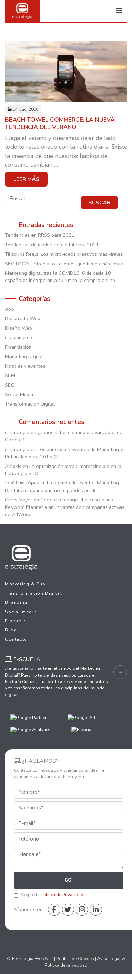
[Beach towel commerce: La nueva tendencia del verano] (66, 72)
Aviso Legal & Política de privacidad (85, 962)
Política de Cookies (75, 959)
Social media (21, 612)
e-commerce (18, 337)
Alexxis (13, 466)
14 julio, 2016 (25, 109)
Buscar (99, 202)
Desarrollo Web (22, 318)
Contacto (16, 639)
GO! (68, 880)
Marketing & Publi (27, 584)
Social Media (19, 394)
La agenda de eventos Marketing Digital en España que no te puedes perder (62, 486)
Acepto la (52, 895)
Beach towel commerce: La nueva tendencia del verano (60, 123)
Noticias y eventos (25, 365)
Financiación (18, 347)
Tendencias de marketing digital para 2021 (52, 244)
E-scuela (15, 621)
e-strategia (17, 432)
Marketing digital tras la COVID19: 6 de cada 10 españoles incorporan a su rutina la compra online (60, 277)
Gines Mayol (18, 499)
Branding (16, 602)
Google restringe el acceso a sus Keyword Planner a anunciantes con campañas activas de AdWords (64, 507)
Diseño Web (18, 328)
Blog (11, 630)
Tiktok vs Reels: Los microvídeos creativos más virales (64, 254)
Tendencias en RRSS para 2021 (40, 235)
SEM (10, 375)
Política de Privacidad (62, 895)
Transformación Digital (30, 403)
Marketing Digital (24, 356)
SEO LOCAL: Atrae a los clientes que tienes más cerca (64, 263)
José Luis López (22, 482)
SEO (10, 384)
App (9, 309)
